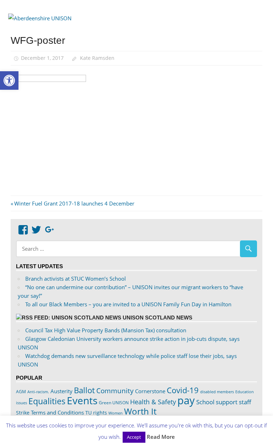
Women (115, 413)
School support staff (223, 402)
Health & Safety (153, 401)
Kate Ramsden (97, 57)
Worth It (140, 411)
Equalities (46, 401)
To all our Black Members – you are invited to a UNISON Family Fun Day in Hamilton (128, 304)
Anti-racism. (38, 391)
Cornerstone (150, 391)
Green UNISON (114, 403)
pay (186, 400)
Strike (23, 413)
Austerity (61, 391)
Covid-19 (183, 390)
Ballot (84, 390)
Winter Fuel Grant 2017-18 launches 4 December (74, 203)
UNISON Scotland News (157, 318)
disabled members (217, 391)
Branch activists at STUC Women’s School (75, 278)
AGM (21, 392)
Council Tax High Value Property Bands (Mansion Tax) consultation (105, 330)
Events (82, 400)
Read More (161, 436)
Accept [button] (134, 437)
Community (115, 390)
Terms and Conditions (57, 412)
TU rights (96, 413)
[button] (9, 80)
